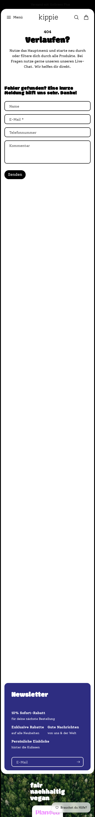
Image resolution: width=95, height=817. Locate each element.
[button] (14, 17)
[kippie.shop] (48, 17)
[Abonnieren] (78, 762)
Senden (15, 174)
